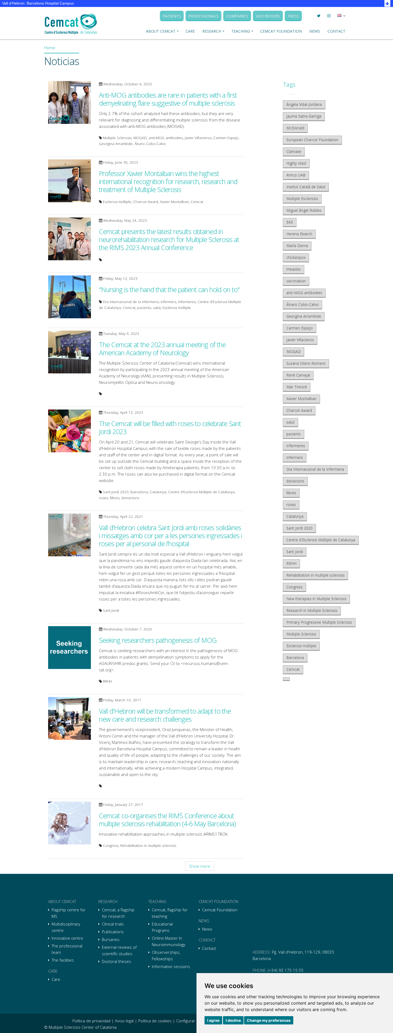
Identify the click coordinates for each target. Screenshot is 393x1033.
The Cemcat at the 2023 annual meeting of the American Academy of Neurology (162, 348)
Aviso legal (124, 1020)
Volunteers (268, 15)
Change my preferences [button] (269, 1020)
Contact (336, 31)
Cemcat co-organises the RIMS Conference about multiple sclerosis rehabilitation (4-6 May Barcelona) (167, 819)
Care (190, 31)
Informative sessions (171, 966)
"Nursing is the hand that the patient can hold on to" (169, 289)
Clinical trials (113, 924)
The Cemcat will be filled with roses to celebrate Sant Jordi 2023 (170, 427)
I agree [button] (213, 1020)
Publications (113, 931)
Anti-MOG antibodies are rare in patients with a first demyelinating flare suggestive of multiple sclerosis (168, 99)
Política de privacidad (91, 1020)
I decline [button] (233, 1020)
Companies (237, 15)
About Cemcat (160, 31)
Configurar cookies (193, 1020)
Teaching (240, 31)
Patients (172, 15)
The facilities (63, 960)
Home (49, 47)
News (314, 31)
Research (211, 31)
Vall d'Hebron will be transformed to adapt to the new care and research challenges (165, 715)
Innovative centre (67, 938)
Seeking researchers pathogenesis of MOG (158, 640)
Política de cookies (155, 1020)
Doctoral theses (116, 961)
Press (293, 15)
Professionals (203, 15)
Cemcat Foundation (281, 31)
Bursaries (111, 939)
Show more (199, 866)
